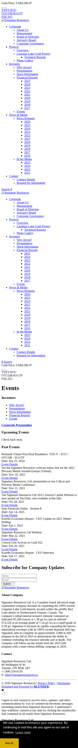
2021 (27, 94)
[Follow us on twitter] (3, 6)
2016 (27, 155)
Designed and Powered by (25, 686)
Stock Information (27, 74)
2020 (27, 97)
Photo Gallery (25, 60)
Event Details (10, 464)
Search (6, 189)
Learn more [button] (23, 732)
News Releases (26, 118)
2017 (27, 108)
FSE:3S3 (7, 16)
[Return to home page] (15, 20)
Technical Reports (35, 57)
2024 (27, 84)
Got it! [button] (9, 743)
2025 (27, 81)
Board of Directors (28, 36)
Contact (13, 176)
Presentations (24, 70)
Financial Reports (27, 77)
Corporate (15, 26)
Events (21, 111)
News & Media (18, 114)
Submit (7, 583)
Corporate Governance (30, 43)
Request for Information (31, 182)
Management (24, 33)
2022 (27, 91)
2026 (27, 121)
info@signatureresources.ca (21, 674)
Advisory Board (26, 40)
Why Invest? (24, 67)
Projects (14, 47)
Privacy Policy (46, 683)
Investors (14, 64)
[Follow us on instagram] (6, 6)
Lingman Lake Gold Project (33, 53)
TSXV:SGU (9, 10)
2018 (27, 104)
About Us (22, 30)
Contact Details (26, 179)
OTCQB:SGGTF (12, 13)
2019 (27, 101)
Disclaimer (63, 683)
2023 (27, 87)
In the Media (24, 159)
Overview (23, 50)
